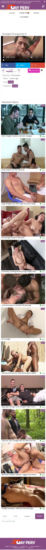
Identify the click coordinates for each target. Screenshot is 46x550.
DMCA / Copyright (11, 546)
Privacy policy (35, 546)
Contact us (23, 546)
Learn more (27, 3)
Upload (30, 547)
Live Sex (12, 13)
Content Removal (18, 547)
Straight (15, 86)
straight (10, 82)
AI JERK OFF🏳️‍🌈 (24, 13)
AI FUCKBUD (24, 17)
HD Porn (36, 13)
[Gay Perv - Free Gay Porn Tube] (23, 6)
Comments (35, 70)
